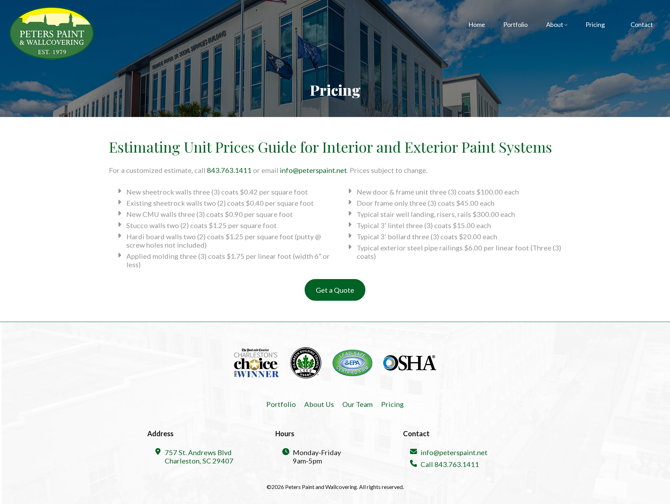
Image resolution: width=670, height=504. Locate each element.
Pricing (595, 24)
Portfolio (515, 24)
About (555, 24)
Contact (642, 24)
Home (476, 24)
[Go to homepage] (51, 33)
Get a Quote (335, 290)
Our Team (357, 404)
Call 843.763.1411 (449, 464)
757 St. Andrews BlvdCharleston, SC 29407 (199, 456)
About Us (319, 404)
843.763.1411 (229, 170)
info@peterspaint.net (313, 170)
